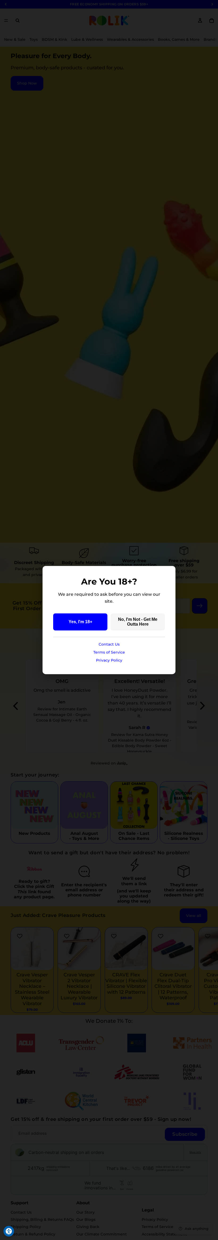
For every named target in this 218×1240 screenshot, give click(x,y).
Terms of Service (109, 652)
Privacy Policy (109, 660)
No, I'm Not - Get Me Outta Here (137, 621)
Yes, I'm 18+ (80, 621)
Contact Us (109, 644)
